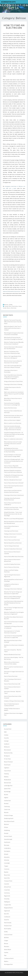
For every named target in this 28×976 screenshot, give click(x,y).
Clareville (6, 884)
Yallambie (6, 860)
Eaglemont (7, 910)
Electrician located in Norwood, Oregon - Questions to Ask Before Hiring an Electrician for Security (12, 427)
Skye (5, 955)
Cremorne (6, 869)
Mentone (6, 824)
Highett (6, 797)
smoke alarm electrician (11, 306)
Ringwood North (8, 907)
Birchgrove (7, 756)
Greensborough (8, 839)
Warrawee (6, 845)
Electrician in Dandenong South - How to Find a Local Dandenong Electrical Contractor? (13, 461)
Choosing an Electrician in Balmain (13, 589)
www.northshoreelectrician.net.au (11, 291)
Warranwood (7, 750)
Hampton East (8, 925)
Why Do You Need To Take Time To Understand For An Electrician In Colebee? (12, 328)
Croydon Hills (7, 904)
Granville (6, 738)
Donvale (6, 833)
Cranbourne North (9, 958)
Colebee (6, 735)
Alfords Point (7, 887)
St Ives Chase (7, 759)
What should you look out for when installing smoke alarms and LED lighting (13, 443)
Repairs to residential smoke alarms (13, 439)
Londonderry (7, 848)
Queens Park (7, 788)
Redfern (6, 961)
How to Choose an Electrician (11, 567)
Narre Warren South (9, 821)
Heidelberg (7, 830)
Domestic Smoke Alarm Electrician (13, 549)
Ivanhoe (6, 952)
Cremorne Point (8, 934)
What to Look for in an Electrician (12, 423)
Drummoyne (7, 764)
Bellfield (6, 937)
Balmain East (7, 782)
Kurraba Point (7, 729)
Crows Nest (7, 890)
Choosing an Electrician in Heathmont (14, 495)
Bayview (6, 872)
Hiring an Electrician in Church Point (13, 381)
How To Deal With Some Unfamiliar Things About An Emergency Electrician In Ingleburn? (13, 376)
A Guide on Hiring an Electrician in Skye (14, 701)
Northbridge (7, 791)
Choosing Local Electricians (11, 531)
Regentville (7, 896)
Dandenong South (8, 818)
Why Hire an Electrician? (10, 537)
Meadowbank (7, 779)
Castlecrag (7, 806)
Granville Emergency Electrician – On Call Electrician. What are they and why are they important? (14, 434)
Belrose (6, 304)
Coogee (6, 940)
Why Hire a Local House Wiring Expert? (14, 518)
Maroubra (6, 946)
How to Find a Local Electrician (12, 540)
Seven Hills (7, 878)
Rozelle (6, 794)
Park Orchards (7, 922)
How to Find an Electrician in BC (12, 684)
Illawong (6, 773)
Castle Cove (7, 809)
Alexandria (6, 857)
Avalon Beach (7, 949)
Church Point (7, 770)
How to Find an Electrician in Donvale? (14, 483)
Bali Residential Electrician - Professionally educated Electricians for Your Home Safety (13, 450)
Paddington (7, 902)
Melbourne (7, 747)
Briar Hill (6, 913)
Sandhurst (6, 744)
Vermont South (8, 836)
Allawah (6, 854)
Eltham (6, 827)
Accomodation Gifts (8, 2)
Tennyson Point (8, 881)
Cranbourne (7, 916)
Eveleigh (6, 741)
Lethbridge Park (8, 785)
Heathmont (7, 842)
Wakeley (6, 776)
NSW (5, 732)
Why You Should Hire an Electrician (13, 543)
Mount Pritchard (8, 762)
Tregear (6, 866)
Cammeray (7, 893)
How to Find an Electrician (14, 26)
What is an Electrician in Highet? (12, 420)
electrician (13, 308)
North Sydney (7, 928)
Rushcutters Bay (8, 753)
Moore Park (7, 875)
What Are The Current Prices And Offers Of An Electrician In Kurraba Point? (13, 321)
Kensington (7, 851)
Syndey (10, 304)
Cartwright (7, 863)
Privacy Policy (19, 972)
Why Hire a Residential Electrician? (13, 480)
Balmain (6, 812)
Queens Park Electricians (10, 408)
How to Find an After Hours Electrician (13, 556)
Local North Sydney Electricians (12, 564)
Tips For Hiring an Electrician (11, 546)
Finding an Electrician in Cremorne (13, 534)
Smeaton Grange (8, 815)
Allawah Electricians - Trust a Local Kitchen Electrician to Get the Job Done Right (13, 513)
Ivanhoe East (7, 800)
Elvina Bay (6, 899)
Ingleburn (6, 767)
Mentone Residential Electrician (12, 654)
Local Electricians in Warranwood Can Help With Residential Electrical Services (13, 602)
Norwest (6, 803)
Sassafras (6, 919)
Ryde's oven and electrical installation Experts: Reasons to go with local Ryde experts (14, 393)
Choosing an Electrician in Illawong (13, 384)
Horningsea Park (8, 964)
